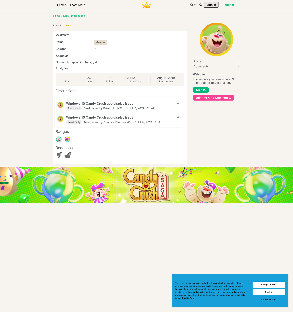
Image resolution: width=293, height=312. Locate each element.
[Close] (285, 277)
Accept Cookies (269, 284)
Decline (268, 292)
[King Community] (146, 5)
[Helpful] (67, 139)
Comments (216, 66)
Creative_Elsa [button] (111, 122)
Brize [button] (106, 108)
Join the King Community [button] (213, 97)
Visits (89, 81)
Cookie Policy (189, 298)
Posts (68, 81)
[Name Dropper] (59, 139)
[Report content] (178, 103)
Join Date (135, 81)
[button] (60, 105)
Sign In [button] (201, 90)
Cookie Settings (269, 299)
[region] (230, 290)
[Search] (200, 5)
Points (110, 81)
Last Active (166, 81)
